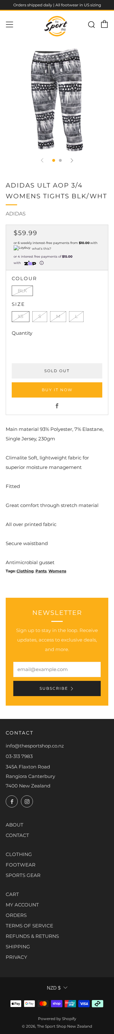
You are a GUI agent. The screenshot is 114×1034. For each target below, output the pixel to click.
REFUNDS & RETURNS (32, 936)
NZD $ (53, 988)
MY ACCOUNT (22, 905)
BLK (22, 290)
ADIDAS (16, 214)
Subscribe (54, 688)
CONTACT (17, 835)
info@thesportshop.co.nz (35, 746)
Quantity (22, 333)
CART (12, 894)
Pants (41, 571)
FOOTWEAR (20, 865)
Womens (57, 571)
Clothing (25, 571)
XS (20, 316)
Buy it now (57, 389)
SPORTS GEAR (23, 875)
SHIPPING (18, 947)
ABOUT (14, 825)
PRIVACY (16, 957)
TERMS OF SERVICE (29, 926)
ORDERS (16, 915)
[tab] (53, 160)
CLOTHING (19, 854)
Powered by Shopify (57, 1018)
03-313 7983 (19, 756)
